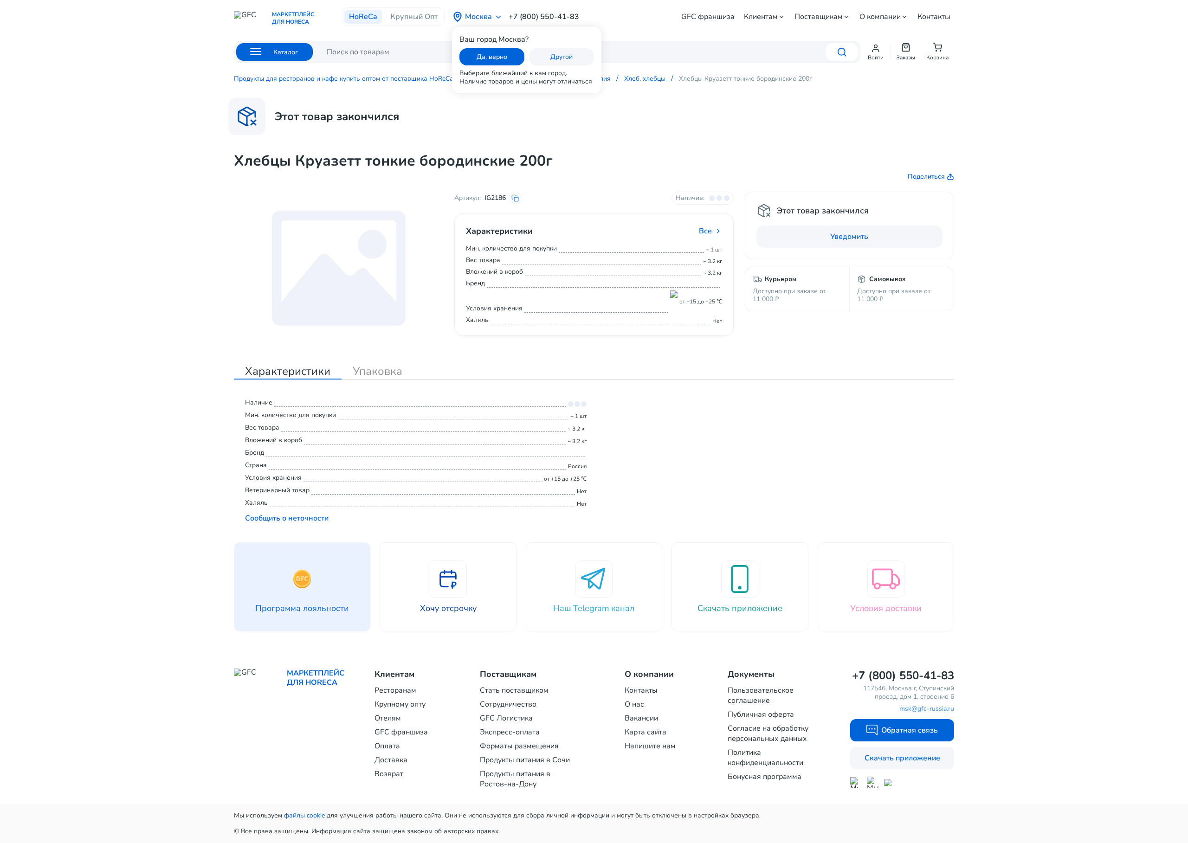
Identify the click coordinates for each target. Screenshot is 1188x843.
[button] (876, 52)
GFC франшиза (708, 17)
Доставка (390, 760)
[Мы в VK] (890, 782)
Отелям (387, 718)
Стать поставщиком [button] (514, 690)
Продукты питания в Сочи (525, 760)
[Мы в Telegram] (872, 782)
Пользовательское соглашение (761, 695)
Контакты (933, 17)
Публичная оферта (761, 714)
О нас (634, 704)
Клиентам (761, 17)
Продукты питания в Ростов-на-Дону (515, 779)
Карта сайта (645, 732)
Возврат (388, 774)
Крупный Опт (414, 17)
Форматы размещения (519, 746)
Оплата (387, 746)
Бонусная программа (764, 777)
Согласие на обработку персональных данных (768, 733)
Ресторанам (395, 690)
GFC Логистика (506, 718)
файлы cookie (304, 815)
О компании (880, 17)
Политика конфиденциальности (765, 757)
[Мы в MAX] (855, 782)
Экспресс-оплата (510, 732)
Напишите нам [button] (650, 746)
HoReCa (363, 17)
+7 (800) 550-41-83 (544, 17)
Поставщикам (818, 17)
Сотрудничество (508, 704)
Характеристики (287, 371)
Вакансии (641, 718)
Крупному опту (400, 704)
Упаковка (377, 371)
